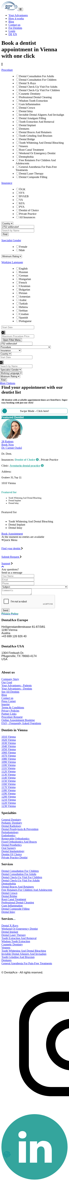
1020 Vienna (8, 739)
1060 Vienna (8, 752)
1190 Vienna (8, 793)
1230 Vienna (8, 806)
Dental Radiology (11, 825)
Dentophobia (26, 156)
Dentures (24, 128)
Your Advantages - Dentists (16, 688)
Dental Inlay (26, 111)
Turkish (23, 303)
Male (22, 250)
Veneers (23, 146)
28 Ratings (7, 441)
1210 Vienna (8, 799)
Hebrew (23, 307)
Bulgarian (24, 289)
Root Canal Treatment (31, 149)
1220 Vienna (8, 802)
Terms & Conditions (12, 707)
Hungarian (25, 279)
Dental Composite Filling (33, 177)
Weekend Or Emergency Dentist (37, 153)
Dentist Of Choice (11, 854)
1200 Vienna (8, 796)
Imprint (5, 704)
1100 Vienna (8, 765)
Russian (23, 272)
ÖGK (22, 189)
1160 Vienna (8, 783)
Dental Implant (27, 125)
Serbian (23, 310)
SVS (21, 192)
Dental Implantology (12, 851)
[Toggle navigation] (20, 9)
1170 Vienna (8, 787)
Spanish (23, 317)
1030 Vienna (8, 743)
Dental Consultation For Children (37, 79)
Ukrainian (24, 286)
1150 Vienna (8, 780)
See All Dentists (10, 691)
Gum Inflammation (29, 104)
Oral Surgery (8, 848)
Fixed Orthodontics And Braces (19, 841)
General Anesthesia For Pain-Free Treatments (26, 963)
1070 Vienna (8, 755)
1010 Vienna (8, 736)
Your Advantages (18, 15)
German (23, 275)
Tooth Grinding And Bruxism (35, 135)
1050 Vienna (8, 749)
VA (21, 199)
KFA (22, 203)
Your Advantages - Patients (16, 685)
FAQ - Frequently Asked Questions (21, 723)
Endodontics (8, 835)
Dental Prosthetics (11, 844)
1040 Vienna (8, 746)
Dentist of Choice (29, 210)
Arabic (23, 300)
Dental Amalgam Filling (32, 118)
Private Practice (27, 213)
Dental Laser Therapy (31, 173)
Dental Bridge (27, 139)
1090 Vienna (8, 761)
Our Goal (6, 682)
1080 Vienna (8, 758)
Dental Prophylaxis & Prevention (19, 829)
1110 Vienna (8, 768)
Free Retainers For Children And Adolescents (26, 889)
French (23, 282)
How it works (16, 18)
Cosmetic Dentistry (30, 93)
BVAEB (24, 196)
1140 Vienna (8, 777)
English (23, 268)
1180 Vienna (8, 790)
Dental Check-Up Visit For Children (39, 90)
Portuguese (25, 321)
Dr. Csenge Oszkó (11, 447)
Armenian (24, 296)
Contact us (14, 24)
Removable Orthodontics (15, 838)
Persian (23, 293)
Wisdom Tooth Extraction (33, 100)
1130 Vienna (8, 774)
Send (5, 610)
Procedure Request (11, 716)
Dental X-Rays (27, 83)
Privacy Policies (10, 710)
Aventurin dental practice (25, 465)
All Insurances (27, 217)
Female (23, 246)
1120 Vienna (8, 771)
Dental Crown (27, 107)
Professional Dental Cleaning (35, 97)
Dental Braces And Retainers (35, 132)
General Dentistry (11, 819)
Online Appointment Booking (18, 720)
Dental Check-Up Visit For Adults (38, 86)
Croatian (24, 314)
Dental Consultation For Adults (36, 76)
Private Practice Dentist (14, 857)
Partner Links (8, 713)
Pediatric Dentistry (11, 822)
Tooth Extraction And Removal (36, 121)
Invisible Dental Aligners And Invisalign (41, 114)
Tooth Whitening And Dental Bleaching (41, 142)
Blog (11, 21)
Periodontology (10, 832)
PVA (22, 206)
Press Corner (8, 701)
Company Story (10, 679)
